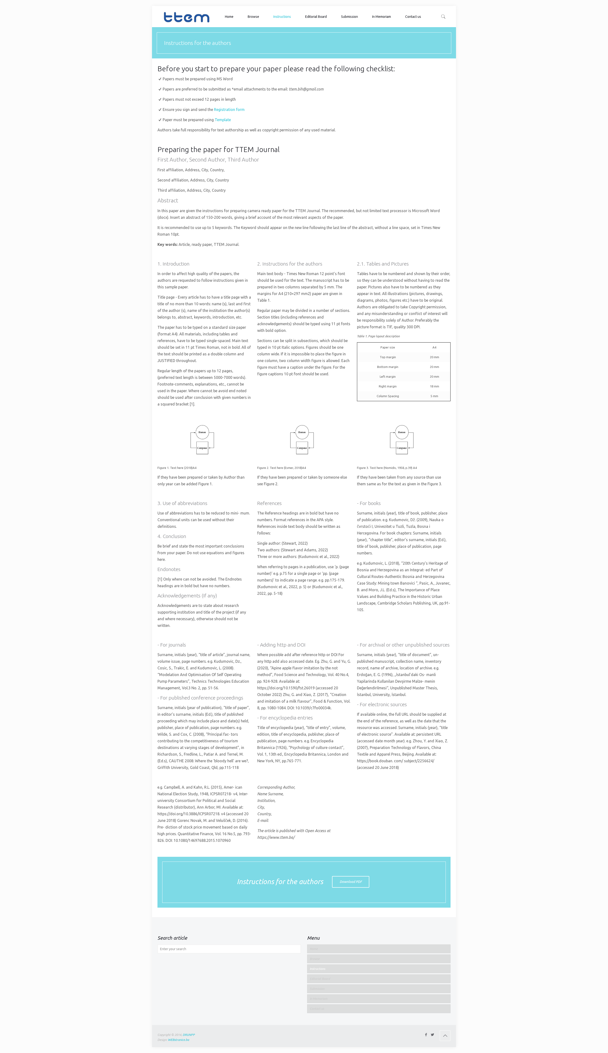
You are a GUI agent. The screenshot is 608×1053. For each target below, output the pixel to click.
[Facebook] (425, 1035)
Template (223, 120)
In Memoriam (319, 998)
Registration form (229, 109)
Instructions (317, 968)
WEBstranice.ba (178, 1039)
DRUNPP (189, 1034)
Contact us (317, 1008)
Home (314, 948)
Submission (317, 988)
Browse (315, 958)
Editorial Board (320, 978)
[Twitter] (432, 1035)
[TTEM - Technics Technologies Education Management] (186, 16)
